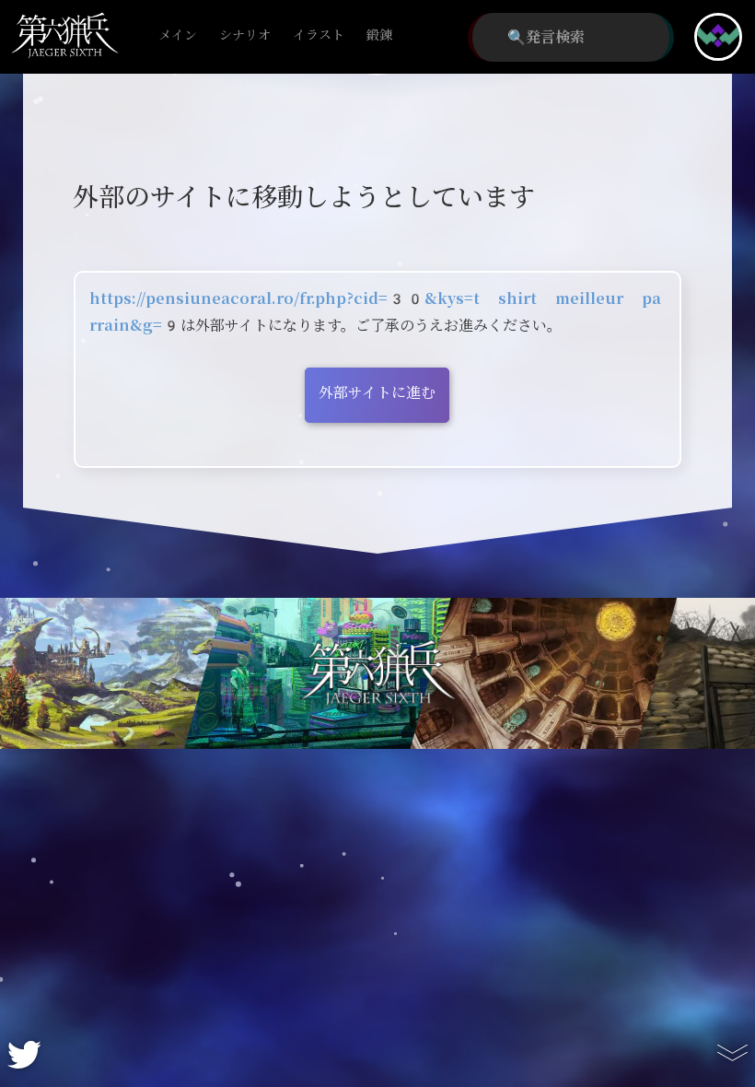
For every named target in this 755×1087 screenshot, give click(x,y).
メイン (177, 35)
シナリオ (245, 35)
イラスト (318, 35)
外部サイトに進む (377, 393)
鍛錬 (379, 35)
